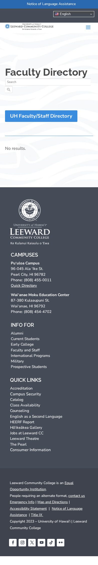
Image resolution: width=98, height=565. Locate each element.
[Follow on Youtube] (41, 542)
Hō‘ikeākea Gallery (26, 427)
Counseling (19, 410)
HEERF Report (22, 422)
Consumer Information (30, 450)
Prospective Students (29, 366)
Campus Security (25, 394)
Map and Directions (52, 502)
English (65, 14)
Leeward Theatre (24, 438)
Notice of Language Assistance (51, 4)
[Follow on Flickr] (60, 542)
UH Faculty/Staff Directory (41, 116)
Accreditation (21, 388)
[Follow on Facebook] (13, 542)
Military (17, 361)
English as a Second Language (36, 416)
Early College (22, 344)
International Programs (30, 355)
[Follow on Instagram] (22, 542)
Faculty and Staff (25, 350)
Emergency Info (22, 502)
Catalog (16, 399)
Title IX (37, 514)
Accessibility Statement (28, 508)
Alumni (17, 333)
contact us (76, 495)
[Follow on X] (32, 542)
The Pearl (18, 444)
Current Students (25, 338)
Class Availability (25, 405)
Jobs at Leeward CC (26, 433)
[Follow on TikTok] (51, 542)
